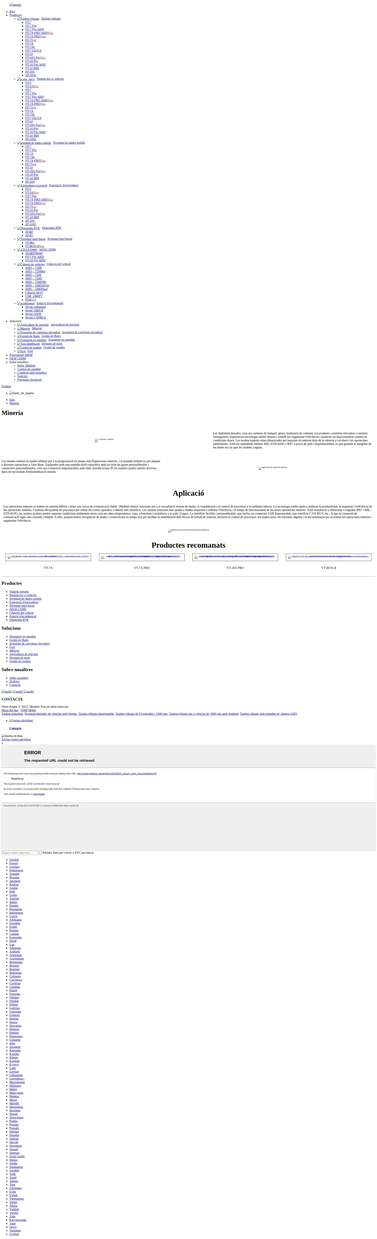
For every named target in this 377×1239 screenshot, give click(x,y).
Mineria (14, 403)
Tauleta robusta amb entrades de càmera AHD (268, 713)
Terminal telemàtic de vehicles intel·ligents (50, 713)
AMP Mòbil (28, 710)
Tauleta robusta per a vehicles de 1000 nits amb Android (203, 713)
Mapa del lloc (10, 710)
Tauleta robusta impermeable (96, 713)
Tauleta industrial (12, 713)
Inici (12, 399)
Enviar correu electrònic (16, 739)
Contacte (15, 728)
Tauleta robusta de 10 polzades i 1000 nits (141, 713)
